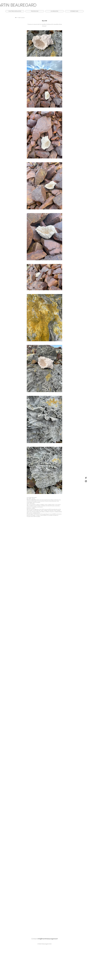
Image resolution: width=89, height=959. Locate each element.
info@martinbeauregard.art (48, 939)
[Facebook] (86, 478)
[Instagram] (86, 481)
